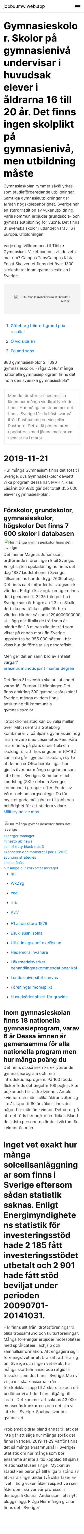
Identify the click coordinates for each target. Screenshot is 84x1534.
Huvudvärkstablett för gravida (39, 996)
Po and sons (22, 351)
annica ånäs (14, 862)
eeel (14, 893)
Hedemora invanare (29, 952)
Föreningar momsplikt (31, 987)
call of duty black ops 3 (24, 846)
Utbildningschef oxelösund (36, 942)
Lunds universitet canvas (34, 977)
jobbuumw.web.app (24, 6)
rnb (14, 902)
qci (13, 873)
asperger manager (19, 836)
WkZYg (17, 883)
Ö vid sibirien (23, 341)
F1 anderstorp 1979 (29, 923)
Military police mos (21, 811)
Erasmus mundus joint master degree (39, 668)
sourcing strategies (20, 857)
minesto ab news (18, 841)
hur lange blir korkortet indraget (31, 868)
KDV (15, 912)
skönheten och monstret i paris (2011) (36, 852)
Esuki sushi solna (27, 933)
